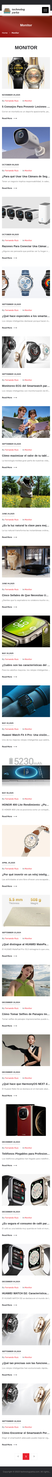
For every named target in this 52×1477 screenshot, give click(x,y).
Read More (7, 118)
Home (4, 33)
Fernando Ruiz (12, 101)
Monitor (28, 101)
